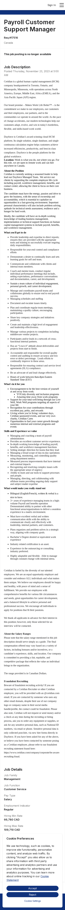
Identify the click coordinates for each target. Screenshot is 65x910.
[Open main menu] (61, 5)
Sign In (51, 5)
